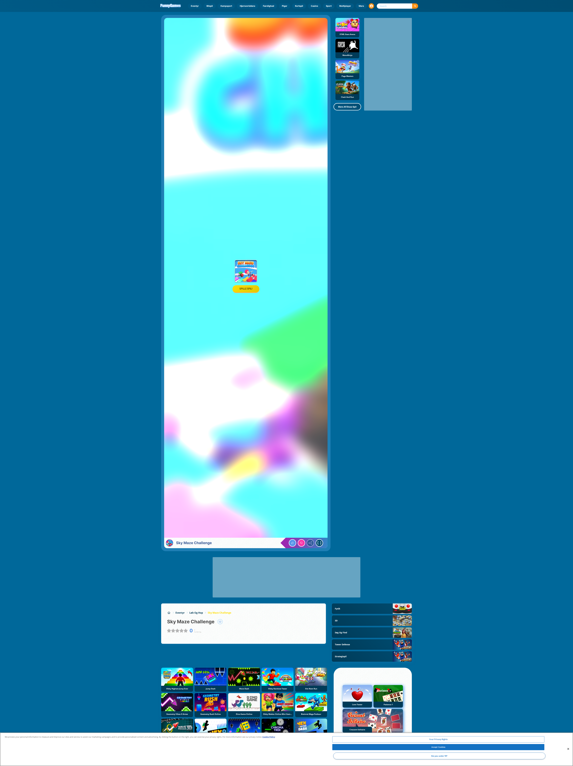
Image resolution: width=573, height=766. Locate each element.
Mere (361, 6)
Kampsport (226, 6)
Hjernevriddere (247, 6)
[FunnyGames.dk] (169, 613)
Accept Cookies (438, 747)
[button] (371, 6)
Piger (284, 6)
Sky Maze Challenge (219, 612)
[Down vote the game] (301, 543)
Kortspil (299, 6)
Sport (329, 6)
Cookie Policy (268, 737)
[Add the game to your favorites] (220, 621)
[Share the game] (310, 543)
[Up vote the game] (292, 543)
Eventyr (195, 6)
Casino (314, 6)
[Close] (568, 749)
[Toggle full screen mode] (319, 543)
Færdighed (268, 6)
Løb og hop (196, 612)
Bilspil (210, 6)
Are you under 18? (439, 756)
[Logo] (170, 6)
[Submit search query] (415, 6)
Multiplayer (345, 6)
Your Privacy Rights (438, 739)
